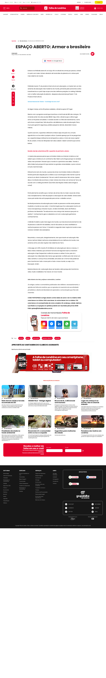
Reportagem (22, 479)
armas (21, 338)
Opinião (14, 41)
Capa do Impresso (40, 473)
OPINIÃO (87, 14)
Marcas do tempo (40, 500)
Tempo (37, 490)
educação (36, 338)
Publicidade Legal (40, 494)
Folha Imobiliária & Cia (24, 474)
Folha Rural (6, 500)
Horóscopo (38, 482)
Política (5, 492)
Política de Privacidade (41, 492)
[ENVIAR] (83, 450)
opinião (57, 338)
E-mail (66, 447)
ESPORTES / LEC (49, 14)
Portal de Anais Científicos (39, 497)
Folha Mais (22, 477)
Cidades (5, 478)
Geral (4, 496)
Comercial (38, 478)
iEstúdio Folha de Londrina (39, 485)
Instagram (56, 479)
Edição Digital (39, 475)
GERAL (81, 14)
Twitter (55, 483)
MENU (8, 8)
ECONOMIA (63, 14)
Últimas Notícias (7, 475)
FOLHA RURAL (94, 14)
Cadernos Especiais (24, 485)
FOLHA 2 (56, 14)
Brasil (28, 338)
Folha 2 (5, 487)
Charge (37, 480)
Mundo (5, 494)
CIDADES (22, 14)
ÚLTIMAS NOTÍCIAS (14, 14)
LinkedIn (55, 477)
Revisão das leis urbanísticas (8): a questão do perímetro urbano (48, 151)
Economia (6, 490)
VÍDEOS (101, 14)
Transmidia (22, 481)
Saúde (5, 483)
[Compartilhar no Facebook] (13, 94)
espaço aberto (47, 338)
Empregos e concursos (6, 480)
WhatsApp (6, 473)
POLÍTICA (70, 14)
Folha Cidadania (23, 483)
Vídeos (5, 503)
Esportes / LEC (7, 485)
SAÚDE (42, 14)
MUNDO (76, 14)
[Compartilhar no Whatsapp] (13, 103)
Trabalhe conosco (40, 487)
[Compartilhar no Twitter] (13, 100)
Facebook (55, 481)
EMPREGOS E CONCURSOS (32, 14)
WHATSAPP (5, 14)
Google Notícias (55, 474)
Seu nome (48, 447)
